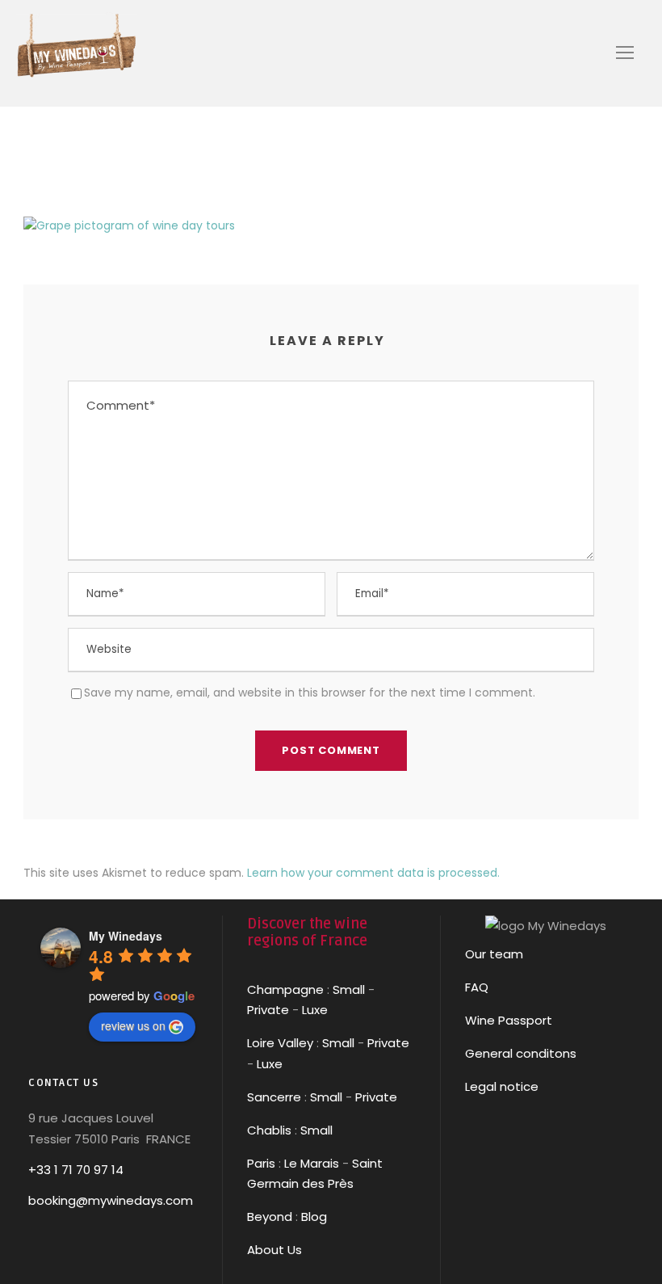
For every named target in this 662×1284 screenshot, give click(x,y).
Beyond (269, 1216)
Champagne (285, 989)
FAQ (476, 987)
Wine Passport (508, 1020)
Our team (494, 953)
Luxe (315, 1009)
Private (268, 1009)
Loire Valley (280, 1042)
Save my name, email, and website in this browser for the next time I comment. (309, 692)
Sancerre (274, 1096)
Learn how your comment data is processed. (373, 873)
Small (349, 989)
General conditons (520, 1053)
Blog (314, 1216)
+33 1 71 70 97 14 (76, 1169)
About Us (274, 1249)
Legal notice (501, 1086)
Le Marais (310, 1163)
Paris (261, 1163)
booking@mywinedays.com (110, 1200)
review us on (133, 1025)
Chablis (269, 1130)
